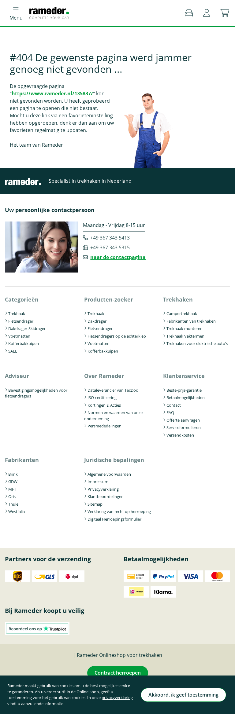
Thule (13, 504)
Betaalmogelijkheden (185, 397)
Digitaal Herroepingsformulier (114, 519)
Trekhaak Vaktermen (185, 336)
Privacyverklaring (103, 489)
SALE (12, 351)
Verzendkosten (180, 435)
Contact (173, 405)
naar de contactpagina (118, 257)
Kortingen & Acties (104, 405)
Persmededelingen (104, 426)
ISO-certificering (102, 397)
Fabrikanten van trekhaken (191, 321)
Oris (12, 496)
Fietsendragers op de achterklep (117, 336)
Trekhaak (16, 313)
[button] (206, 13)
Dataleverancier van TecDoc (113, 390)
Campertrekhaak (181, 313)
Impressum (98, 481)
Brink (13, 474)
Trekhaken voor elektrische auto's (197, 343)
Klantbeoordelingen (106, 496)
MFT (12, 489)
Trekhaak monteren (184, 328)
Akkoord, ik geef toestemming (183, 694)
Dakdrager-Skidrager (27, 328)
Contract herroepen (118, 672)
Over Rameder (104, 375)
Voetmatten (19, 336)
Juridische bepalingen (114, 459)
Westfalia (16, 511)
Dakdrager (97, 321)
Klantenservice (184, 375)
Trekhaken (178, 299)
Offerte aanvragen (183, 420)
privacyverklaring (117, 697)
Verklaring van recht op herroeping (119, 511)
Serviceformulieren (183, 427)
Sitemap (95, 504)
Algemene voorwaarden (109, 474)
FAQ (170, 412)
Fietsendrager (20, 321)
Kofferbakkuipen (23, 343)
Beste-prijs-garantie (184, 390)
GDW (12, 481)
